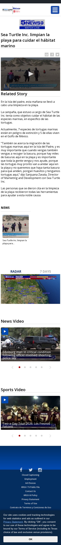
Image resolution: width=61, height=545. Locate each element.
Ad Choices (30, 483)
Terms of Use (30, 503)
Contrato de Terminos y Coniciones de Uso (30, 507)
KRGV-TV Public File (30, 487)
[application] (30, 74)
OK (30, 539)
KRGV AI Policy (30, 495)
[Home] (23, 10)
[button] (30, 74)
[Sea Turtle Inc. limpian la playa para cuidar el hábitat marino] (16, 226)
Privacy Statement (30, 499)
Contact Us (30, 491)
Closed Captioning (30, 474)
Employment (31, 479)
